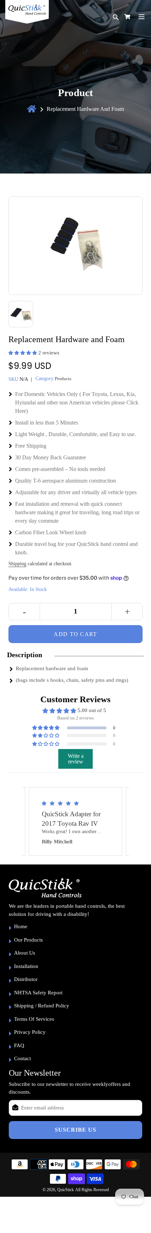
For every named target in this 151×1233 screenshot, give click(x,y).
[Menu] (141, 15)
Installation (26, 966)
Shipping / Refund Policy (41, 1005)
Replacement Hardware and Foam (85, 109)
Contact (22, 1058)
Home (20, 926)
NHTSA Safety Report (38, 992)
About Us (24, 953)
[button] (23, 353)
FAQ (19, 1045)
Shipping (17, 563)
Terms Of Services (34, 1019)
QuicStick (65, 1189)
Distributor (26, 979)
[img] (75, 803)
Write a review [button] (76, 759)
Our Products (28, 940)
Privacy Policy (30, 1032)
